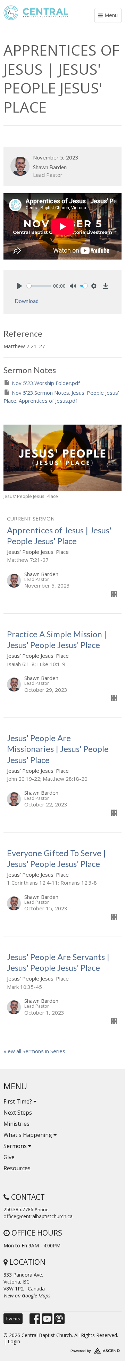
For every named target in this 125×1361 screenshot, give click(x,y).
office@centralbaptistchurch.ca (38, 1216)
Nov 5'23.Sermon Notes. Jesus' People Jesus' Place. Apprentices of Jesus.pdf (61, 396)
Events (13, 1318)
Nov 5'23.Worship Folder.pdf (46, 382)
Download (27, 301)
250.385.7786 (18, 1209)
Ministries (16, 1124)
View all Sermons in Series (34, 1051)
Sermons (15, 1146)
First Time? (18, 1101)
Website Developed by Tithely (62, 1349)
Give (9, 1157)
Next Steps (17, 1112)
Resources (17, 1168)
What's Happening (28, 1135)
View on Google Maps (26, 1295)
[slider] (39, 285)
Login (14, 1341)
